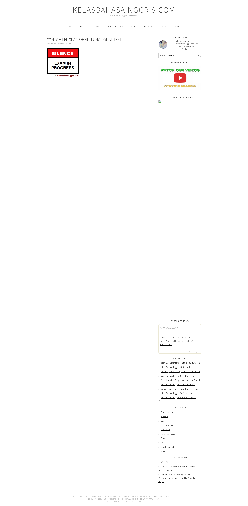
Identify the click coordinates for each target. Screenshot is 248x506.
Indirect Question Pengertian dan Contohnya (180, 371)
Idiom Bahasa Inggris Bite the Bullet (176, 367)
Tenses (163, 438)
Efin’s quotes (169, 328)
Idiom (163, 421)
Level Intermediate (168, 434)
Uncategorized (167, 447)
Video (163, 451)
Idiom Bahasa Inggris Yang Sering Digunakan (180, 362)
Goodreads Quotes (194, 352)
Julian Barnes (166, 344)
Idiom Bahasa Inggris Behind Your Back (178, 376)
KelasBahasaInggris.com (124, 10)
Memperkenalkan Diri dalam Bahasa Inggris (179, 389)
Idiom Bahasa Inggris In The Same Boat (178, 384)
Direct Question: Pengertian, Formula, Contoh (180, 380)
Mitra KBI (164, 462)
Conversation (167, 412)
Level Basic (165, 429)
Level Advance (167, 425)
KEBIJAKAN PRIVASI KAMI (149, 499)
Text (162, 442)
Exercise (164, 416)
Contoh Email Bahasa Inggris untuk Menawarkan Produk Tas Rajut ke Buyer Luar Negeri (177, 478)
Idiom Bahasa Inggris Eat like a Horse (177, 393)
